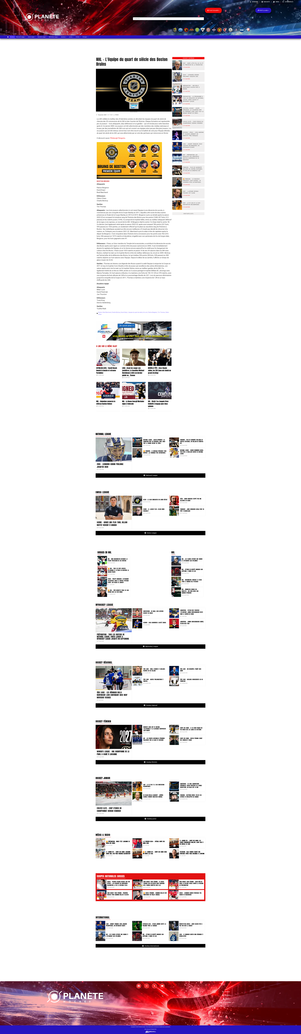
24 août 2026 (147, 732)
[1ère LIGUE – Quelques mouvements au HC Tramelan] (174, 681)
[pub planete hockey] (134, 331)
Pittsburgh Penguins (117, 138)
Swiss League (31, 37)
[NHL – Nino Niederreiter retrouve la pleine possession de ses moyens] (102, 561)
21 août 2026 (147, 513)
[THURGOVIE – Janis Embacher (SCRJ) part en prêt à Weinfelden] (174, 511)
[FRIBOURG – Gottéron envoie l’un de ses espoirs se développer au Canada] (174, 797)
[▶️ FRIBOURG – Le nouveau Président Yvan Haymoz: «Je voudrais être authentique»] (177, 182)
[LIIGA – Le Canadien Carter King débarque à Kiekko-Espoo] (174, 936)
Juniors (71, 37)
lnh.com (145, 312)
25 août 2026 (101, 527)
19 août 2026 (109, 855)
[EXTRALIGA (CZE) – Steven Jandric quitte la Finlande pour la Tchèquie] (137, 926)
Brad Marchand (107, 312)
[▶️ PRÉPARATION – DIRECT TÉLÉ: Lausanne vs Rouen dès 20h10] (100, 843)
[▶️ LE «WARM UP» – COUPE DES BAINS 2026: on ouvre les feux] (137, 853)
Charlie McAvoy (116, 312)
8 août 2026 (147, 615)
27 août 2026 (187, 78)
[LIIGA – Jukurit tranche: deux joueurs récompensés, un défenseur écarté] (177, 147)
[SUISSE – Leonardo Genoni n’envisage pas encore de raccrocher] (174, 895)
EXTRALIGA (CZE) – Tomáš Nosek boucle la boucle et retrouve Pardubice (106, 370)
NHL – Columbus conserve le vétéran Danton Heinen (105, 402)
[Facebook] (138, 986)
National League (20, 37)
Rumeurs (12, 37)
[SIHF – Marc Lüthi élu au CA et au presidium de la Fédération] (177, 65)
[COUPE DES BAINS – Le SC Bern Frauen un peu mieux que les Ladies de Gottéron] (174, 730)
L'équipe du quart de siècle (135, 312)
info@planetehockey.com (74, 1016)
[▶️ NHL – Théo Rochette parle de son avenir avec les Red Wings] (102, 592)
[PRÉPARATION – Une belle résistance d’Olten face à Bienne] (177, 88)
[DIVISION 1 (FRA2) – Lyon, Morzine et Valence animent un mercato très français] (177, 135)
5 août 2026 (184, 625)
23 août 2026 (184, 731)
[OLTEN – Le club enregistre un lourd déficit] (137, 500)
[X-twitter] (154, 986)
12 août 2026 (112, 574)
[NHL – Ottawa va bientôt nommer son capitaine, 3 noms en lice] (176, 571)
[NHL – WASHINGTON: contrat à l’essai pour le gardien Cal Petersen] (176, 581)
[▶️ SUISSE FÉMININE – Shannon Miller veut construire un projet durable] (138, 895)
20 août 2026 (183, 846)
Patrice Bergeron (152, 312)
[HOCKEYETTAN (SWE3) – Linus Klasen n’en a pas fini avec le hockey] (174, 926)
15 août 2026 (183, 896)
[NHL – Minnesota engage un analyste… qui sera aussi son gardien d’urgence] (176, 592)
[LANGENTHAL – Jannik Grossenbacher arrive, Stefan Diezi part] (174, 623)
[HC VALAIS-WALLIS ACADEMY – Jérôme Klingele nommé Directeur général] (137, 797)
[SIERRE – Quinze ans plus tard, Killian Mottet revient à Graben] (114, 508)
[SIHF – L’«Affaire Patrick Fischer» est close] (177, 193)
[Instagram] (146, 986)
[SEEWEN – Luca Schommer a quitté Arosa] (137, 623)
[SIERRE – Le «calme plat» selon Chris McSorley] (137, 511)
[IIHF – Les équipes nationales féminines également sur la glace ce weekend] (137, 740)
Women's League (42, 37)
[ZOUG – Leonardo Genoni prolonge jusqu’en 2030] (177, 77)
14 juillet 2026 (112, 594)
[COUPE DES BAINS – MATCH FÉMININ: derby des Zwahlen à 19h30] (174, 740)
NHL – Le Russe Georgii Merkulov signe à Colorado (133, 402)
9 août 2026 (100, 700)
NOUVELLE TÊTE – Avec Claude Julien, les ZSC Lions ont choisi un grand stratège (159, 370)
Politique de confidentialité (75, 1018)
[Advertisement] (188, 226)
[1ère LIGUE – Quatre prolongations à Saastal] (137, 681)
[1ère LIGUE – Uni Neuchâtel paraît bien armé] (174, 671)
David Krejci (124, 312)
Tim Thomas (161, 312)
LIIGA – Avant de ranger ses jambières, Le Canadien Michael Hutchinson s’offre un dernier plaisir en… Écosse (133, 372)
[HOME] (7, 37)
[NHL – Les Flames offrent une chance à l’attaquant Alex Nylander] (176, 561)
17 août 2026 (146, 855)
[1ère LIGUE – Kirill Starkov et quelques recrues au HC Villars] (137, 671)
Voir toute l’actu (188, 213)
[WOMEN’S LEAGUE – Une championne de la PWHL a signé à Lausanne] (114, 737)
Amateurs (63, 37)
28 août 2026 (187, 67)
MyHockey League (53, 37)
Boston (100, 312)
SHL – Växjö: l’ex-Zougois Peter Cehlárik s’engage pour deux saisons (158, 403)
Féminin (77, 37)
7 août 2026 (184, 616)
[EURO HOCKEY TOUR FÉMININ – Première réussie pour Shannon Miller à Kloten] (101, 895)
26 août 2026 (187, 173)
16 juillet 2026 (184, 672)
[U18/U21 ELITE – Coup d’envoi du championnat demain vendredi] (177, 123)
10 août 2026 (101, 641)
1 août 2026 (111, 584)
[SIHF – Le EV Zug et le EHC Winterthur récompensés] (177, 205)
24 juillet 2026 (184, 798)
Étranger (85, 37)
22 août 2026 (184, 502)
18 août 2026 (147, 798)
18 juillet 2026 (148, 672)
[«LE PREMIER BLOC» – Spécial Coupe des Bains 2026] (137, 843)
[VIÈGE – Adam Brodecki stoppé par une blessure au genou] (174, 500)
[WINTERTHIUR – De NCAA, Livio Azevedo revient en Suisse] (137, 613)
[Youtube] (162, 986)
